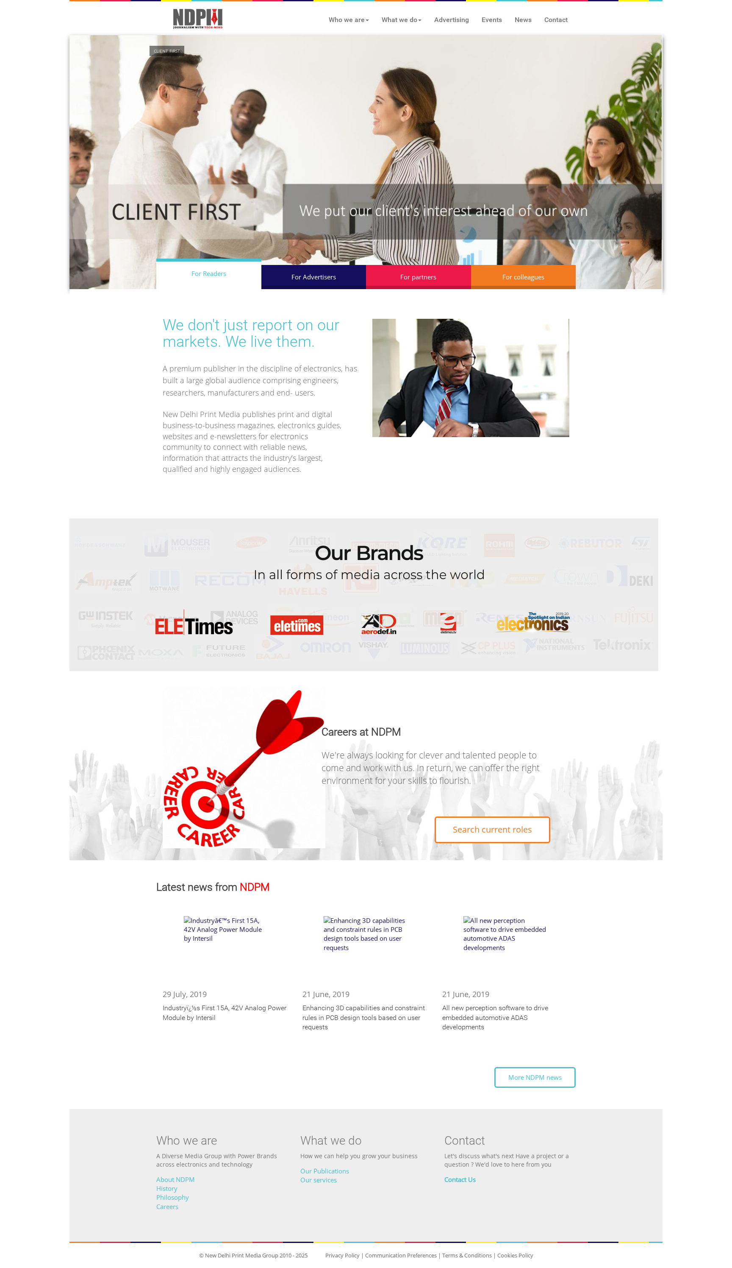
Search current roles (492, 829)
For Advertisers (313, 277)
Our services (318, 1180)
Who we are (347, 20)
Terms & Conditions (467, 1255)
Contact (556, 20)
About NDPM (175, 1179)
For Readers (208, 273)
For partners (418, 277)
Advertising (451, 20)
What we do (399, 20)
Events (492, 20)
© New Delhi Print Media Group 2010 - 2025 (253, 1255)
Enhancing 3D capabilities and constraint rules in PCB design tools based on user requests (363, 1017)
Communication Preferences (401, 1255)
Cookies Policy (515, 1255)
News (523, 20)
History (166, 1188)
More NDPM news (535, 1077)
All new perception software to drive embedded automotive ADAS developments (495, 1017)
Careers (167, 1206)
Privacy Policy (342, 1255)
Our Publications (324, 1171)
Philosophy (172, 1197)
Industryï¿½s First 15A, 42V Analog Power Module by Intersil (224, 1013)
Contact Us (460, 1179)
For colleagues (523, 277)
